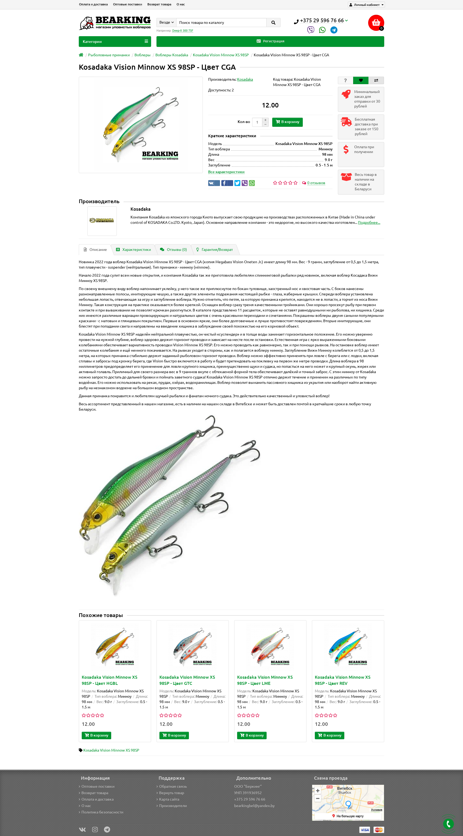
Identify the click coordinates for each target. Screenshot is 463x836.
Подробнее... (369, 222)
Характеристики (136, 249)
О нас (181, 4)
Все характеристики (226, 172)
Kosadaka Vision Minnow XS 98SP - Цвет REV (343, 680)
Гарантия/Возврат (217, 249)
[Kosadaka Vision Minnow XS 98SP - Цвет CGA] (141, 125)
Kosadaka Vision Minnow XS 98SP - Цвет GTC (187, 680)
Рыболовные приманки (109, 55)
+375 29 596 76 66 (249, 799)
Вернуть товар (171, 793)
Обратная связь (173, 786)
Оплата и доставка (93, 4)
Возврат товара (159, 4)
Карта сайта (169, 799)
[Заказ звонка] (448, 824)
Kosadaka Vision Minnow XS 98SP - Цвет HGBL (109, 680)
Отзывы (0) (177, 249)
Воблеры (143, 55)
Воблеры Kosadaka (171, 55)
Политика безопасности (102, 812)
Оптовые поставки (127, 4)
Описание (98, 249)
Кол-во (244, 122)
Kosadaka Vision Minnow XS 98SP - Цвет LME (265, 680)
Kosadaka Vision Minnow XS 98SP (221, 55)
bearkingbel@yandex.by (254, 806)
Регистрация (273, 41)
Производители (173, 806)
